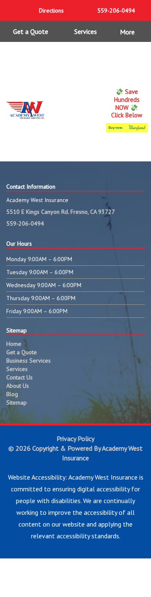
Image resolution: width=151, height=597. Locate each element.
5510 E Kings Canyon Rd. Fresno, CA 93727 (60, 211)
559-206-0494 (25, 223)
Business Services (28, 360)
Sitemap (16, 402)
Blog (12, 394)
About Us (17, 385)
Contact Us (19, 377)
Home (13, 344)
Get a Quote (30, 31)
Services (85, 31)
